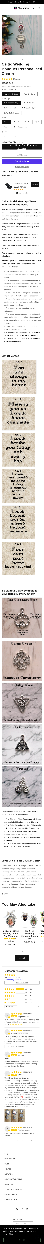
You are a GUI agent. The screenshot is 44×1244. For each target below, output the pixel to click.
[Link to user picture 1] (8, 1115)
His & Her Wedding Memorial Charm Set (29, 935)
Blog (7, 1164)
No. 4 (37, 122)
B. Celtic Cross (30, 103)
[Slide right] (26, 59)
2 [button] (17, 1141)
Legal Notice (11, 1199)
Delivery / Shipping (13, 1179)
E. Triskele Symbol (11, 113)
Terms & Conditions (14, 1189)
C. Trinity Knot (10, 108)
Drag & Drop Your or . (22, 147)
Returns (9, 1174)
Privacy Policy (12, 1194)
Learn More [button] (8, 1234)
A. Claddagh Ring (11, 103)
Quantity (5, 132)
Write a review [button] (22, 983)
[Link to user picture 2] (14, 1115)
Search (8, 1169)
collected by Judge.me (14, 980)
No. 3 (26, 122)
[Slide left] (17, 59)
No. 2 (16, 122)
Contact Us (10, 1159)
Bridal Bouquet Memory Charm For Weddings (11, 933)
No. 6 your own (20, 127)
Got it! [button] (22, 1240)
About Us (9, 1184)
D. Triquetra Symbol (30, 108)
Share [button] (6, 894)
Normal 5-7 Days (11, 94)
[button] (4, 8)
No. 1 (6, 122)
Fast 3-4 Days (29, 94)
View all (22, 958)
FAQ (6, 1154)
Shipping (14, 86)
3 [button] (22, 1141)
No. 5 (6, 127)
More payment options (22, 167)
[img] (16, 1014)
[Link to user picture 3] (21, 1115)
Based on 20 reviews (13, 977)
